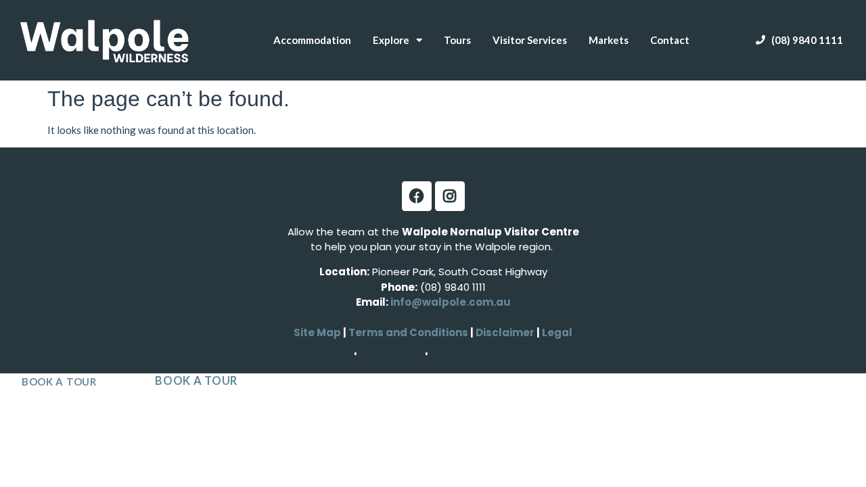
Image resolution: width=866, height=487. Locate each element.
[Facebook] (417, 196)
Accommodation (312, 40)
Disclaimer (506, 332)
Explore (391, 40)
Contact (669, 40)
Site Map (317, 332)
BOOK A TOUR (59, 381)
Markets (609, 40)
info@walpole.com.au (450, 302)
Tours (457, 40)
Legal (556, 332)
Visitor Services (530, 40)
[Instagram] (450, 196)
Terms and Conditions (408, 332)
